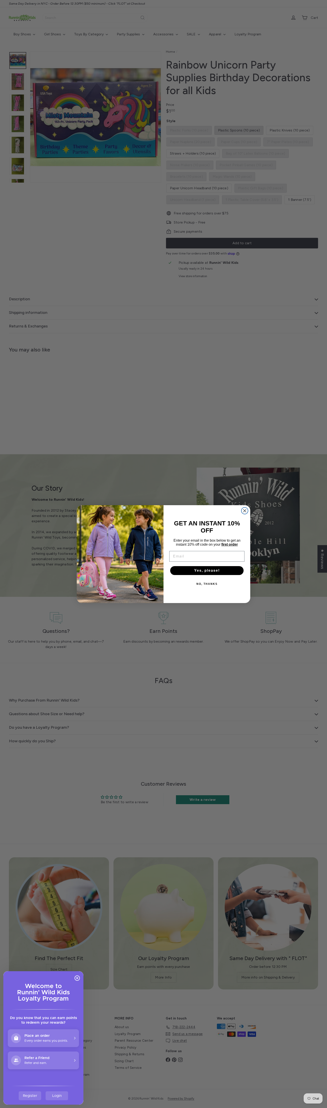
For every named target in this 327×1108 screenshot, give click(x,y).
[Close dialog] (244, 510)
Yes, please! (207, 570)
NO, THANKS (207, 583)
